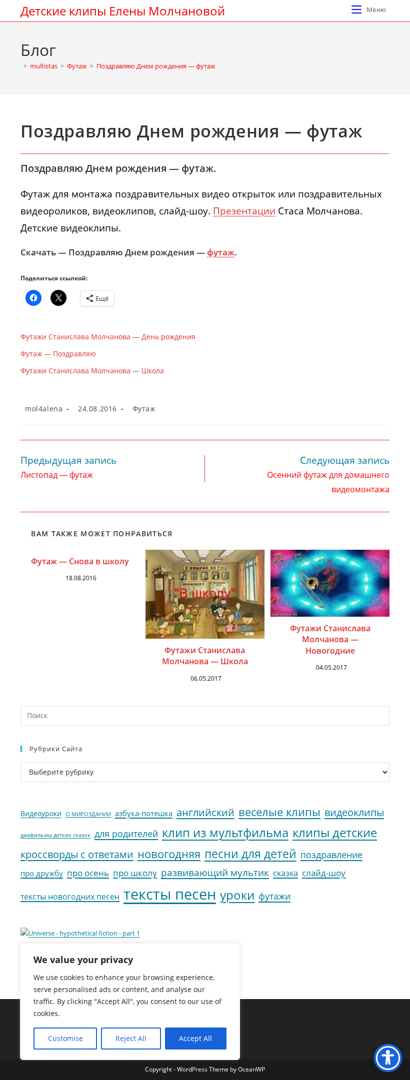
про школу (135, 873)
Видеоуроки (41, 813)
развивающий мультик (215, 872)
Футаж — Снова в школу (80, 561)
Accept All (195, 1038)
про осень (88, 873)
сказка (285, 873)
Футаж (144, 408)
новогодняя (169, 854)
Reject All (131, 1038)
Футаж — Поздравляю (58, 353)
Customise (65, 1038)
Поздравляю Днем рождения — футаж (156, 65)
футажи (274, 896)
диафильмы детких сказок (55, 835)
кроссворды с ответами (77, 854)
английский (205, 812)
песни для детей (250, 854)
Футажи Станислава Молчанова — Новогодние (330, 639)
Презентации (244, 210)
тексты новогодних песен (70, 896)
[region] (130, 1001)
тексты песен (170, 894)
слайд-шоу (324, 873)
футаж (220, 252)
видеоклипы (354, 812)
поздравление (331, 855)
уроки (237, 895)
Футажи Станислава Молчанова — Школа (92, 370)
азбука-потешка (143, 813)
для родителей (126, 834)
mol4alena (43, 408)
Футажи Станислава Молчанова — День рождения (108, 336)
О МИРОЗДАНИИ (88, 814)
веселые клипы (279, 812)
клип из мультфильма (225, 833)
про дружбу (41, 873)
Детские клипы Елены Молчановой (122, 10)
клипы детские (334, 832)
